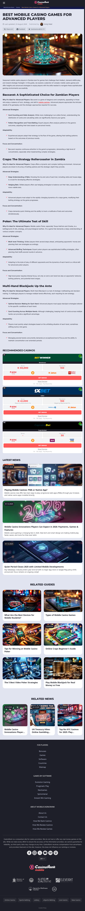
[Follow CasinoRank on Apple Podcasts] (56, 853)
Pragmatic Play (42, 786)
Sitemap (42, 767)
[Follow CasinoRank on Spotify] (50, 853)
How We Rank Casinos (42, 821)
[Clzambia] (44, 880)
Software (42, 759)
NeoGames (42, 790)
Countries (42, 763)
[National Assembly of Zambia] (31, 880)
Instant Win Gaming (42, 798)
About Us (42, 813)
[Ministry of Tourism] (18, 880)
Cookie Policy (42, 908)
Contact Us (42, 817)
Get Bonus (42, 378)
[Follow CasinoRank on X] (40, 853)
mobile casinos (44, 102)
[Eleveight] (64, 880)
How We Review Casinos (42, 825)
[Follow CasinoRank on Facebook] (29, 853)
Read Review (42, 381)
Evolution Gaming (42, 782)
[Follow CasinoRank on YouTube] (45, 853)
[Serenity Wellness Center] (38, 889)
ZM (41, 859)
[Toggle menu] (4, 3)
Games (42, 755)
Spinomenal (42, 794)
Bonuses (42, 751)
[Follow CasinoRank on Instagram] (34, 853)
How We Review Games (42, 829)
